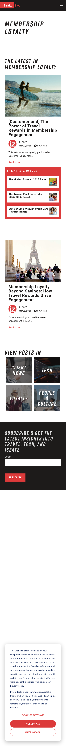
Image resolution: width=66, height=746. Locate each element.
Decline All (33, 732)
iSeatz (7, 5)
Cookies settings (33, 715)
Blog (17, 5)
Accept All (33, 723)
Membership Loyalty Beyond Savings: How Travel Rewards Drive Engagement (30, 293)
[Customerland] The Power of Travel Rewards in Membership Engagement (32, 128)
